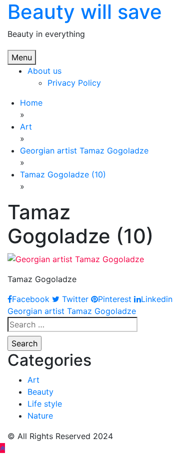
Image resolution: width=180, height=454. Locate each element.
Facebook (31, 299)
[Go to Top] (2, 448)
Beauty (41, 392)
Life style (45, 404)
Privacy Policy (74, 83)
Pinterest (115, 299)
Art (34, 380)
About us (45, 71)
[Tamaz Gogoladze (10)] (76, 258)
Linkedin (156, 299)
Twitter (74, 299)
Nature (40, 416)
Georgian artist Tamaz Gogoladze (72, 311)
